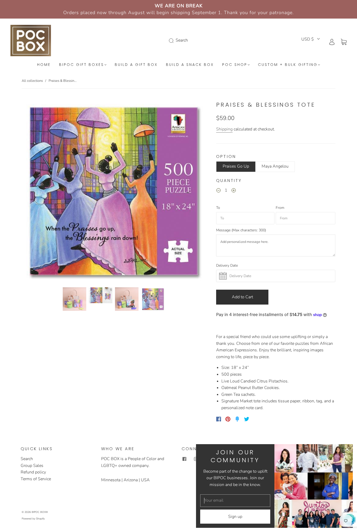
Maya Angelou (275, 166)
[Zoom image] (114, 192)
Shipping (224, 129)
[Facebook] (218, 419)
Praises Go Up (236, 166)
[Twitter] (246, 419)
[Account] (332, 41)
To (218, 208)
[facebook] (184, 459)
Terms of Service (36, 479)
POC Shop (234, 64)
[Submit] (172, 40)
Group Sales (32, 465)
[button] (40, 192)
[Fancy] (237, 419)
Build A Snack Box (190, 64)
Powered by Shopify (33, 518)
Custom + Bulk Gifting (288, 64)
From (280, 208)
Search (27, 459)
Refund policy (33, 472)
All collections (32, 80)
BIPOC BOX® (40, 512)
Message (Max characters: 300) (241, 230)
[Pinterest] (228, 419)
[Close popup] (347, 450)
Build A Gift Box (136, 64)
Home (44, 64)
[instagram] (195, 459)
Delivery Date (227, 266)
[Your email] (235, 500)
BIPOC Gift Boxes (81, 64)
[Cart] (344, 41)
